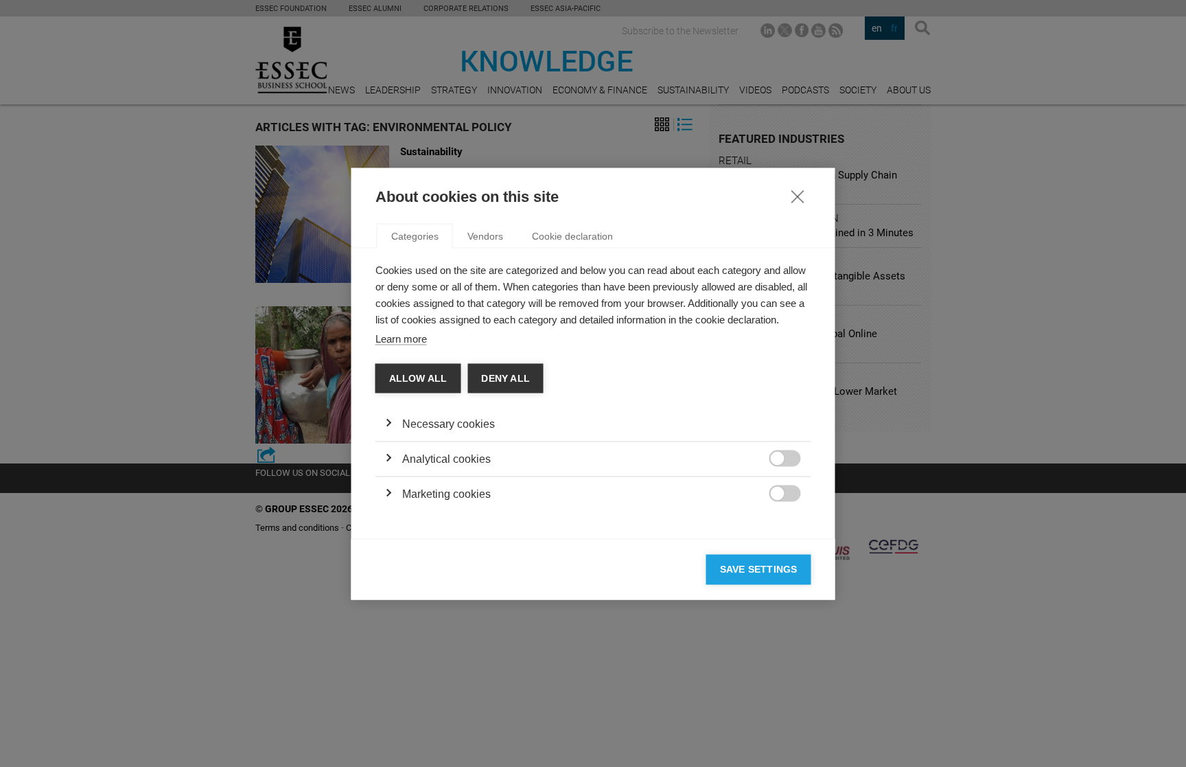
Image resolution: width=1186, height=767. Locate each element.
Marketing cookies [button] (446, 494)
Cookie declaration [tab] (572, 235)
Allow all (418, 378)
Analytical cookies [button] (446, 459)
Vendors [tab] (485, 235)
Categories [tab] (415, 235)
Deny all (505, 378)
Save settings (759, 569)
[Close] (797, 195)
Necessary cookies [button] (448, 424)
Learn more (401, 338)
